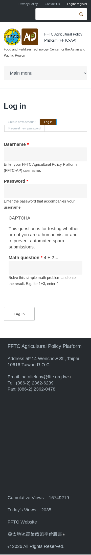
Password (16, 181)
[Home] (21, 36)
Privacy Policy (28, 4)
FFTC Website (22, 522)
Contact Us (52, 4)
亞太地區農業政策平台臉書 (36, 534)
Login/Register (77, 4)
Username (16, 144)
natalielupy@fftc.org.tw (46, 376)
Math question (25, 257)
